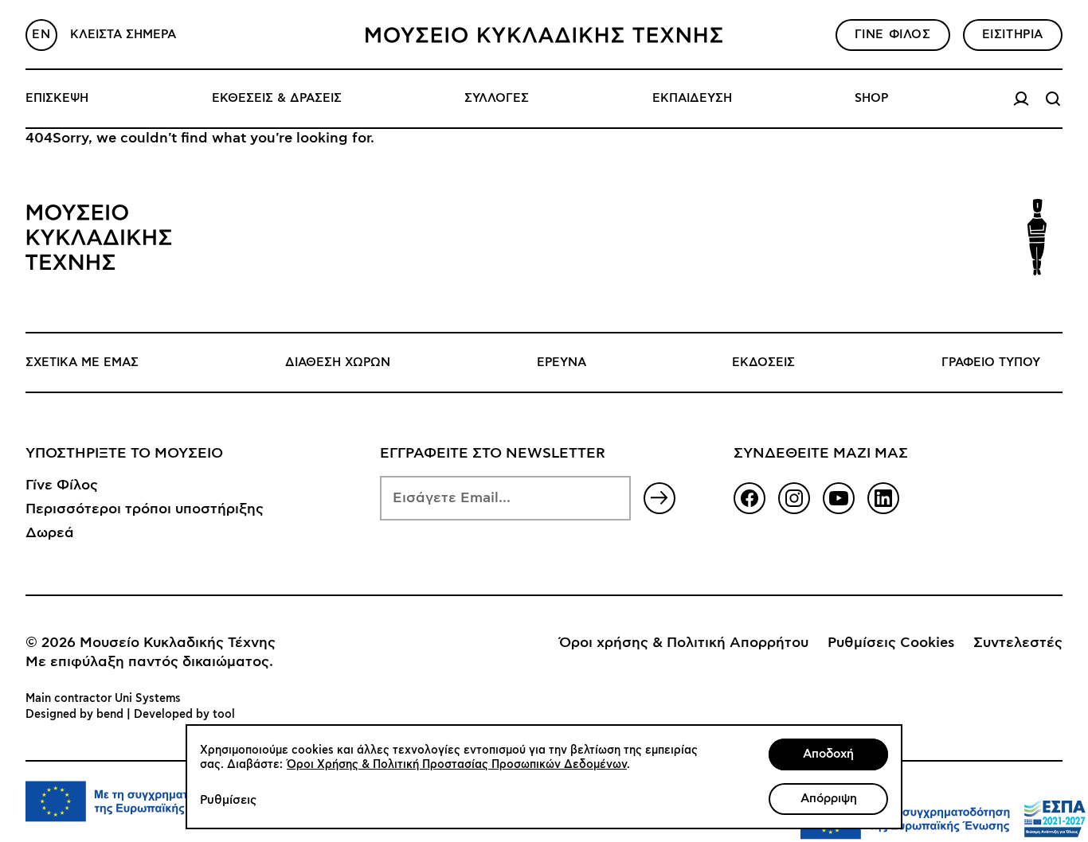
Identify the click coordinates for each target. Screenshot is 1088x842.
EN (41, 35)
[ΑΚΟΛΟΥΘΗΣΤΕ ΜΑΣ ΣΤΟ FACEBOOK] (749, 498)
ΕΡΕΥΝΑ (561, 362)
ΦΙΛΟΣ (893, 35)
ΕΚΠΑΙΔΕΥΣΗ (692, 98)
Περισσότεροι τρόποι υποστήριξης (144, 509)
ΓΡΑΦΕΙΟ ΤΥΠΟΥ (990, 362)
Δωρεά (49, 533)
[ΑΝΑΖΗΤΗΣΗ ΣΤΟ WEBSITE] (1053, 98)
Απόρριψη (828, 799)
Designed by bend (74, 714)
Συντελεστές (1018, 643)
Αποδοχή (828, 754)
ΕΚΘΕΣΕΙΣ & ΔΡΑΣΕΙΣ (277, 98)
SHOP (871, 98)
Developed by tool (184, 714)
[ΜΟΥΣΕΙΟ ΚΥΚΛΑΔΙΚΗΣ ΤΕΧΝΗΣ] (544, 35)
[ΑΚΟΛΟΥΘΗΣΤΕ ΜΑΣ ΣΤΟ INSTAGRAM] (794, 498)
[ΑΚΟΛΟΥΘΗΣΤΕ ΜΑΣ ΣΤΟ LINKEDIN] (883, 498)
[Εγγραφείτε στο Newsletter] (659, 498)
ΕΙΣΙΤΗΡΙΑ (1012, 35)
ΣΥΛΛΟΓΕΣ (496, 98)
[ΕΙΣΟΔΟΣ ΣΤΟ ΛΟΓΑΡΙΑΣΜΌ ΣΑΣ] (1021, 98)
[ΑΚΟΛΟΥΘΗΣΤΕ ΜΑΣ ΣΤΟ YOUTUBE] (839, 498)
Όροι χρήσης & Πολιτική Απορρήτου (683, 643)
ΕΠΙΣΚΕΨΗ (56, 98)
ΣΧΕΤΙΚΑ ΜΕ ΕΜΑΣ (82, 362)
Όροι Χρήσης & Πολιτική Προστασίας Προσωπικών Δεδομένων (457, 764)
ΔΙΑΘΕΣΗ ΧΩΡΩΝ (337, 362)
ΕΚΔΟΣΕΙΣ (763, 362)
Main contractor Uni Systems (103, 698)
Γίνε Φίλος (61, 485)
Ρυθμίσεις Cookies (891, 643)
